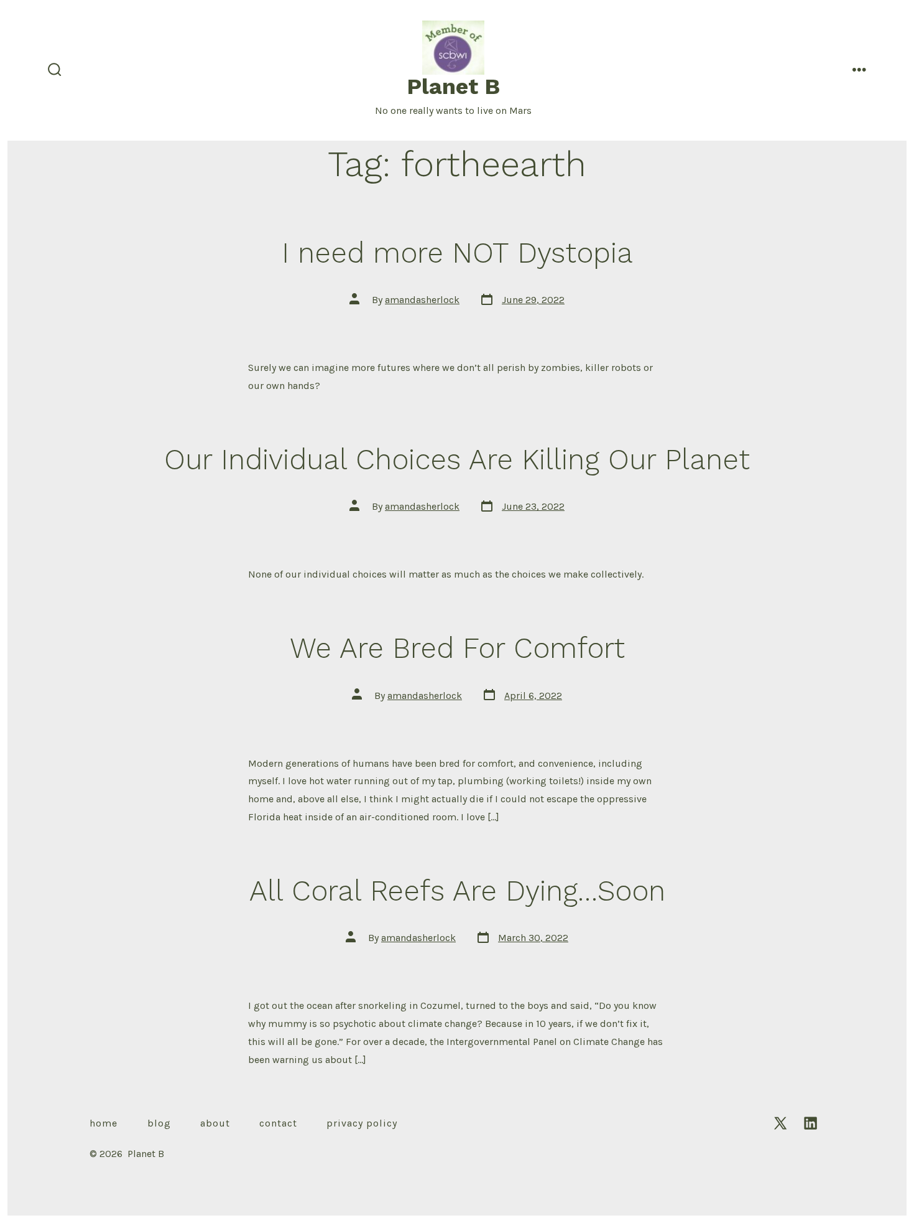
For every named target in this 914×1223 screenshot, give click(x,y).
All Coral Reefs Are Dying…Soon (457, 890)
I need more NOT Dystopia (457, 252)
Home (104, 1123)
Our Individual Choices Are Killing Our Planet (457, 459)
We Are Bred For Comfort (457, 648)
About (215, 1123)
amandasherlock (422, 300)
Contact (278, 1123)
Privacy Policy (361, 1123)
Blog (159, 1123)
